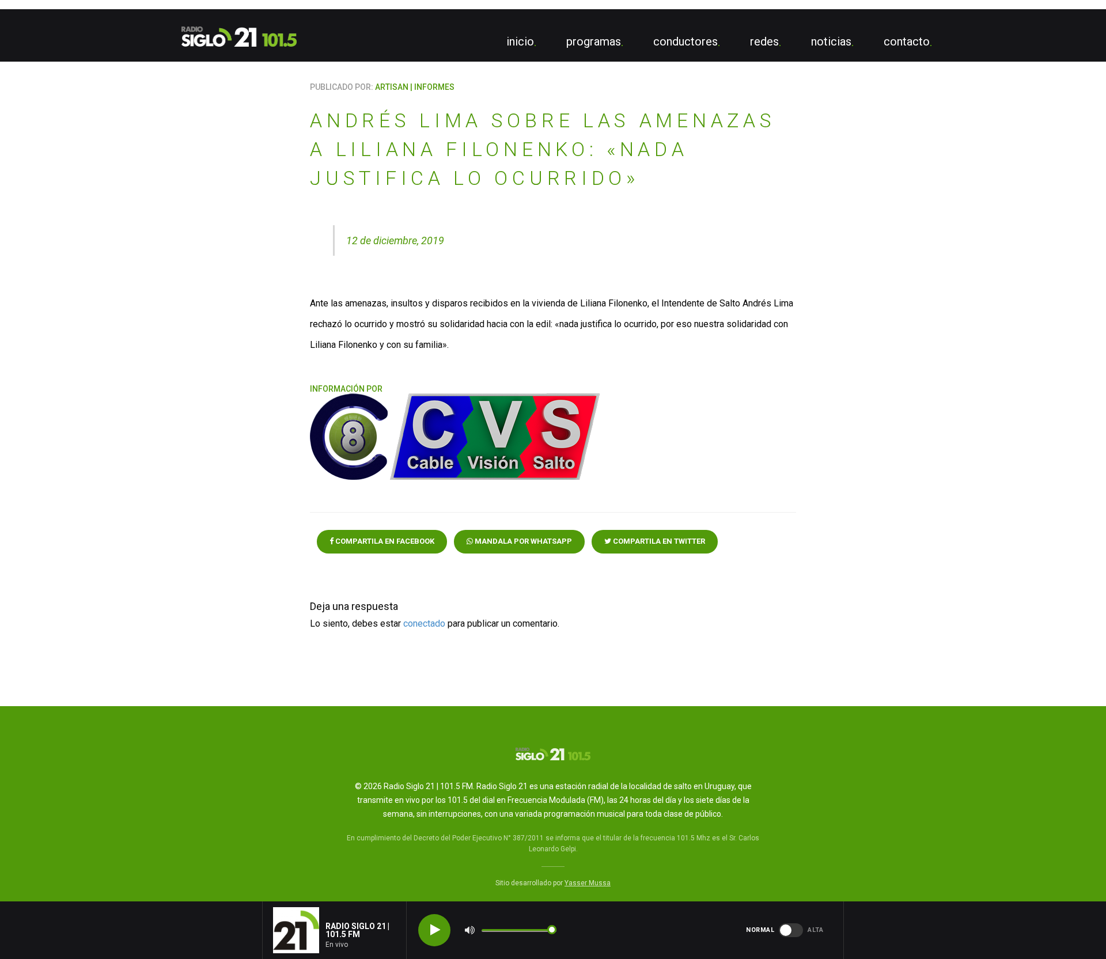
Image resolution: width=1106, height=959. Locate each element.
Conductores (685, 41)
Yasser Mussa (588, 883)
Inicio (520, 41)
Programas (593, 41)
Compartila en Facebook (384, 541)
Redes (764, 41)
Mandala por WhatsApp (522, 541)
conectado (424, 623)
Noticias (831, 41)
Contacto (907, 41)
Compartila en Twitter (658, 541)
